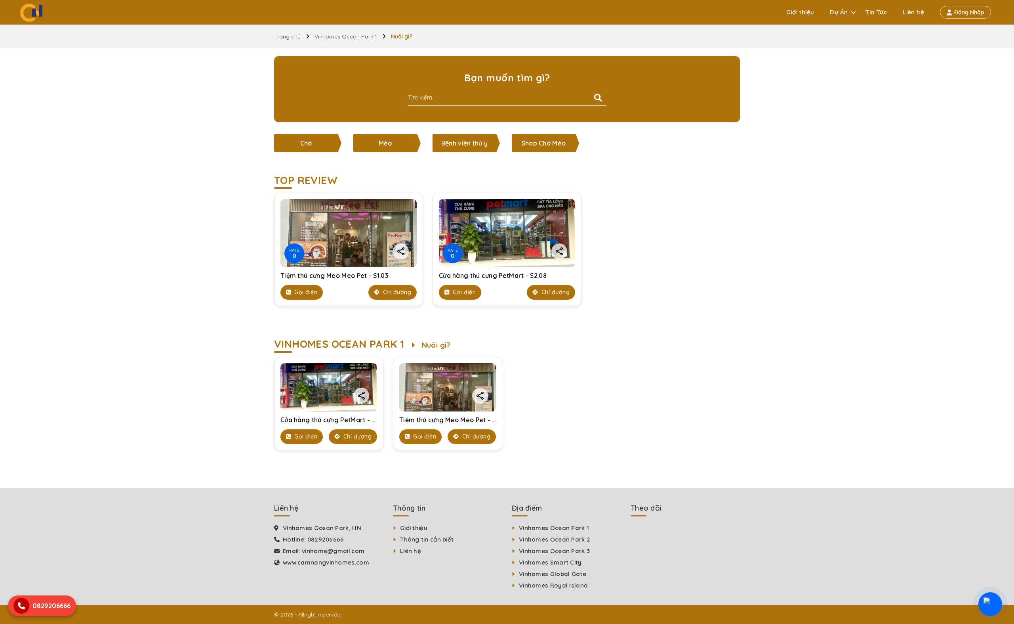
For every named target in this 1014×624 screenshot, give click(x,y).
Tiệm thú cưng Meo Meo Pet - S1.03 (334, 275)
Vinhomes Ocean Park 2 (554, 539)
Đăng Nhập (969, 12)
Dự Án (839, 12)
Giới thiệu (800, 12)
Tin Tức (876, 12)
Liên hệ (913, 12)
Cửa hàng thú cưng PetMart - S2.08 (493, 275)
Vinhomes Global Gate (552, 574)
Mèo (385, 143)
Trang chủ (287, 36)
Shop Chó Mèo (544, 143)
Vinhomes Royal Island (553, 585)
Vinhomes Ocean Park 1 (345, 36)
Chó (306, 143)
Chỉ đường (396, 292)
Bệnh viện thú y (464, 143)
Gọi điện (305, 292)
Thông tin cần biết (427, 539)
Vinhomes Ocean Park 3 (554, 551)
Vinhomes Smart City (550, 562)
